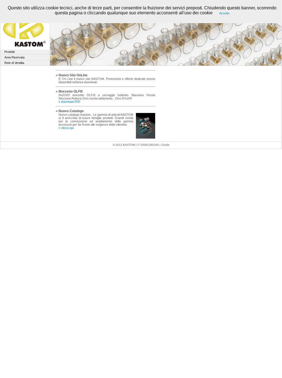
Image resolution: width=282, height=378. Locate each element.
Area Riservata (14, 57)
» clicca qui (66, 127)
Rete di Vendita (14, 62)
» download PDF (70, 101)
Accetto (224, 13)
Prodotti (9, 51)
